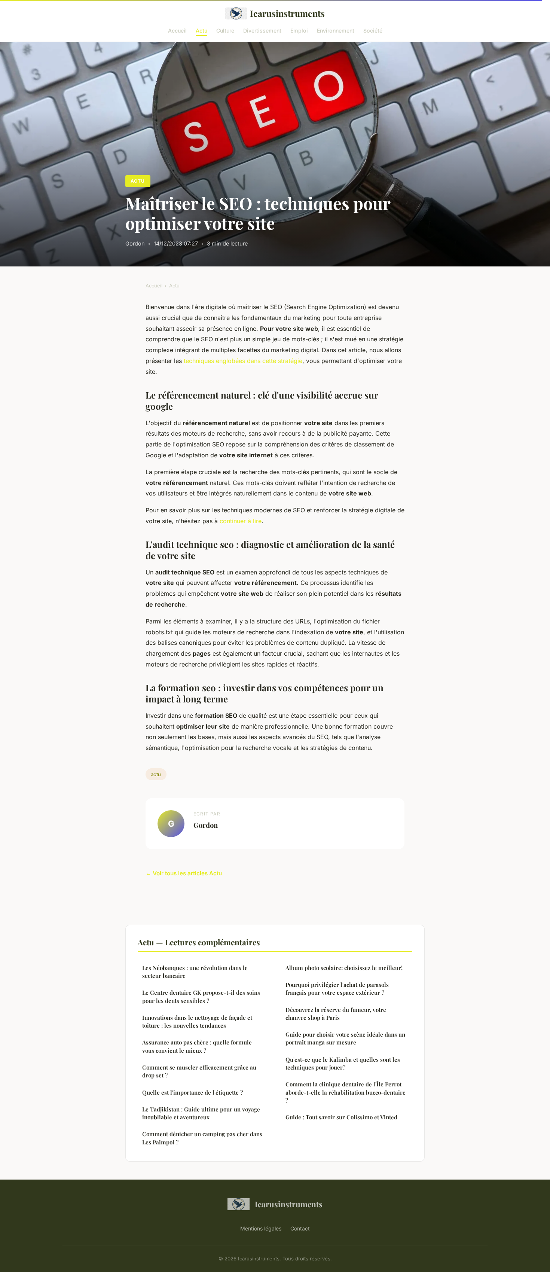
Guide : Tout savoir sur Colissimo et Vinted (341, 1117)
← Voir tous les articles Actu (184, 873)
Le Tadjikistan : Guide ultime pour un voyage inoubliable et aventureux (201, 1113)
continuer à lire (241, 521)
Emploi (299, 30)
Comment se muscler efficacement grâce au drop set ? (199, 1071)
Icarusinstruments (287, 13)
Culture (225, 30)
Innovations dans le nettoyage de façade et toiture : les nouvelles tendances (197, 1021)
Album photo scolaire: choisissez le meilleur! (344, 967)
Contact (300, 1228)
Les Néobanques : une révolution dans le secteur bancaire (195, 971)
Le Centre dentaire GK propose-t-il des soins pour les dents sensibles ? (201, 996)
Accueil (177, 30)
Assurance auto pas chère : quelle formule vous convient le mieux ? (197, 1046)
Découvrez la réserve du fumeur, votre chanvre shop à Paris (335, 1013)
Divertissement (262, 30)
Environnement (335, 30)
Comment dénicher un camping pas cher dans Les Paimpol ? (202, 1138)
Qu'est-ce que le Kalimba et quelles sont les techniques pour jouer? (342, 1063)
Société (372, 30)
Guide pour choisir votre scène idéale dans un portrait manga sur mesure (345, 1038)
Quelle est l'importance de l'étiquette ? (192, 1092)
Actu (201, 30)
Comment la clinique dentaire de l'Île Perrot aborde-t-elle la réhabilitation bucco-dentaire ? (345, 1092)
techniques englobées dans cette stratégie (243, 360)
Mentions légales (260, 1228)
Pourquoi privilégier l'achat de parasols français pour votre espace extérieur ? (337, 988)
